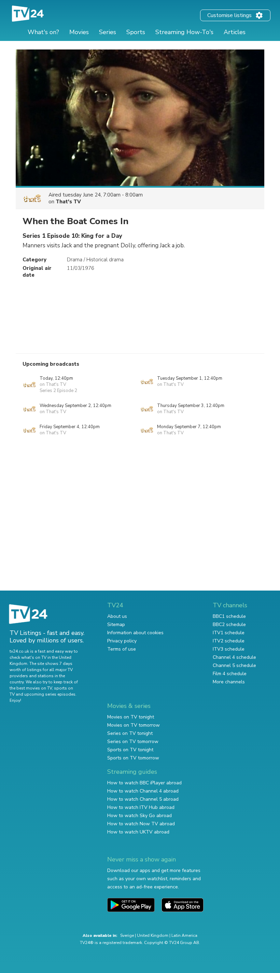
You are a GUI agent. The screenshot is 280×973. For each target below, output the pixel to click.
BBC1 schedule (229, 616)
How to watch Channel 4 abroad (143, 791)
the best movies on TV (31, 688)
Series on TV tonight (130, 733)
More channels (229, 682)
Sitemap (116, 624)
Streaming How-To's (184, 32)
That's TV (68, 201)
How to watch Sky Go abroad (139, 815)
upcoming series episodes (49, 694)
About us (117, 616)
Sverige (127, 935)
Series (107, 32)
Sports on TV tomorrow (133, 758)
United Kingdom (152, 935)
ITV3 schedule (228, 649)
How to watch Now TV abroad (141, 823)
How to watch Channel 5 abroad (143, 799)
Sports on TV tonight (130, 749)
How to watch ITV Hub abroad (140, 807)
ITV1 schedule (228, 632)
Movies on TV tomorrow (133, 725)
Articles (235, 32)
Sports (135, 32)
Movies (79, 32)
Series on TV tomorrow (132, 741)
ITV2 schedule (228, 641)
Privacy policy (122, 641)
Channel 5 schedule (234, 665)
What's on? (43, 32)
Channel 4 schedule (234, 657)
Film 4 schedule (230, 673)
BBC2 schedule (229, 624)
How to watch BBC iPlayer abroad (144, 783)
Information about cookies (135, 632)
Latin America (184, 935)
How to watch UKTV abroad (138, 832)
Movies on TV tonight (130, 717)
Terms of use (121, 649)
